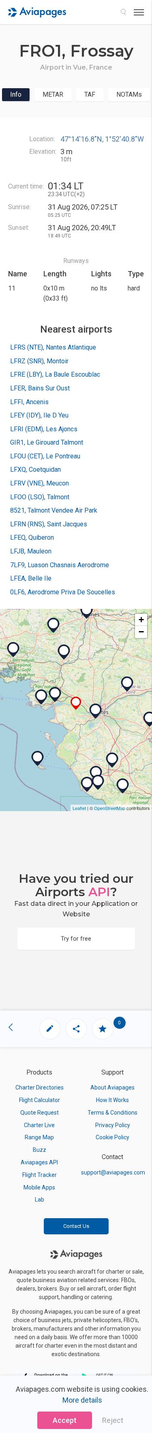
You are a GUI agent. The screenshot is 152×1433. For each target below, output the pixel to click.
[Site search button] (123, 12)
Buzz (39, 1150)
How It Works (112, 1100)
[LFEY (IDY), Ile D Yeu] (37, 758)
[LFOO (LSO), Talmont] (87, 784)
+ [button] (141, 620)
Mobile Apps (39, 1187)
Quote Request (39, 1112)
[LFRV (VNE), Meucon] (13, 649)
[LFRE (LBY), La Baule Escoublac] (41, 697)
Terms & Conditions (112, 1112)
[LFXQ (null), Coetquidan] (53, 625)
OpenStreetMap (109, 808)
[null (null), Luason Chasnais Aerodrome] (123, 786)
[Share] (76, 1029)
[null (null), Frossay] (76, 703)
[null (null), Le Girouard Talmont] (96, 773)
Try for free (76, 938)
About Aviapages (112, 1087)
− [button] (141, 632)
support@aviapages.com (113, 1172)
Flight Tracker (39, 1175)
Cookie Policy (112, 1137)
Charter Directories (39, 1087)
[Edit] (50, 1029)
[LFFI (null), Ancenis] (127, 684)
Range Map (39, 1137)
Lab (39, 1199)
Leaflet (79, 808)
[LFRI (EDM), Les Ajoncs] (112, 760)
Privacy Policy (112, 1125)
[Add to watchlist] (102, 1029)
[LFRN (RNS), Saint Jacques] (86, 611)
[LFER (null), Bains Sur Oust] (64, 652)
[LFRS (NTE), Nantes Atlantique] (95, 711)
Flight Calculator (39, 1100)
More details (82, 1400)
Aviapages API (39, 1162)
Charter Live (39, 1125)
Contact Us (76, 1226)
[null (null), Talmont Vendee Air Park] (98, 782)
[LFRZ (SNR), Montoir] (55, 694)
